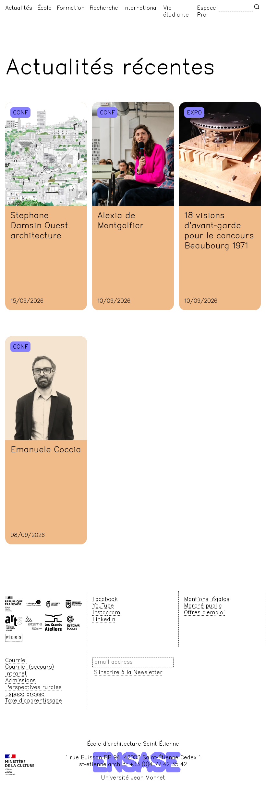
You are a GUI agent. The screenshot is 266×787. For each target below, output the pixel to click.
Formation (70, 8)
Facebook (105, 599)
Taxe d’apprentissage (33, 701)
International (140, 8)
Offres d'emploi (204, 613)
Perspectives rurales (33, 687)
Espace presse (24, 694)
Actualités (18, 8)
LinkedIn (103, 619)
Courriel (16, 660)
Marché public (203, 606)
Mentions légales (206, 599)
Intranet (16, 674)
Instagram (106, 613)
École (44, 8)
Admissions (20, 681)
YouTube (103, 606)
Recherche (104, 8)
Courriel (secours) (29, 667)
